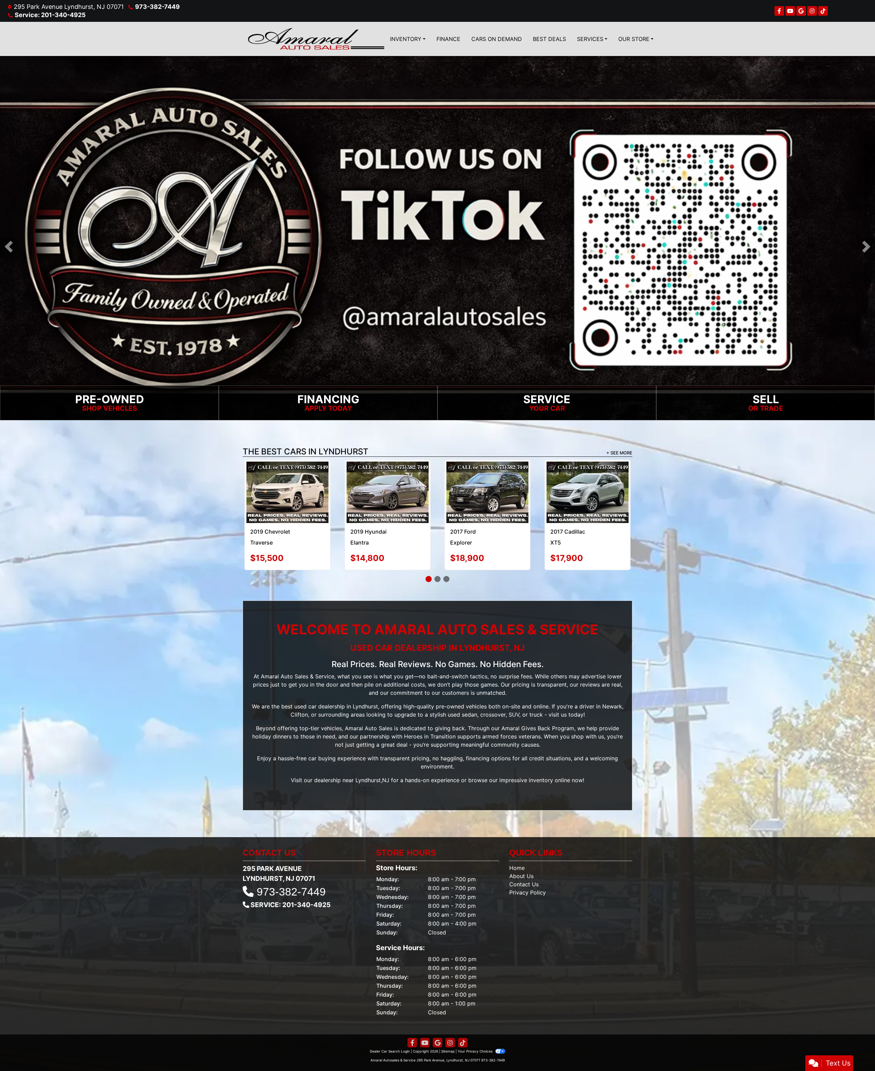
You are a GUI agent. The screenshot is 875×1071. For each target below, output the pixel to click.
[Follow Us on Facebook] (779, 10)
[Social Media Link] (812, 10)
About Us (521, 876)
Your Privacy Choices (476, 1051)
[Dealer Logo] (316, 39)
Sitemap (448, 1051)
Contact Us (524, 884)
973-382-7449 (157, 6)
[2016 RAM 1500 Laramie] (387, 492)
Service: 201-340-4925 (50, 14)
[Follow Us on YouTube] (790, 10)
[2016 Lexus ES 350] (487, 477)
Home (517, 867)
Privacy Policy (527, 892)
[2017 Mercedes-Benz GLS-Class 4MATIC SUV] (587, 485)
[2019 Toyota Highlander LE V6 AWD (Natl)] (287, 492)
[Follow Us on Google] (801, 10)
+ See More (619, 452)
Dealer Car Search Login (390, 1051)
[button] (8, 246)
